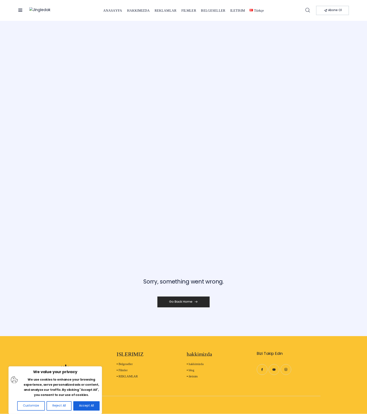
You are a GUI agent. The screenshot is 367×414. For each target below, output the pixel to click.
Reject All (59, 405)
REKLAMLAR (128, 376)
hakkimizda (196, 364)
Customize (31, 405)
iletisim (193, 376)
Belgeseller (126, 364)
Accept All (86, 405)
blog (191, 370)
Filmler (123, 370)
